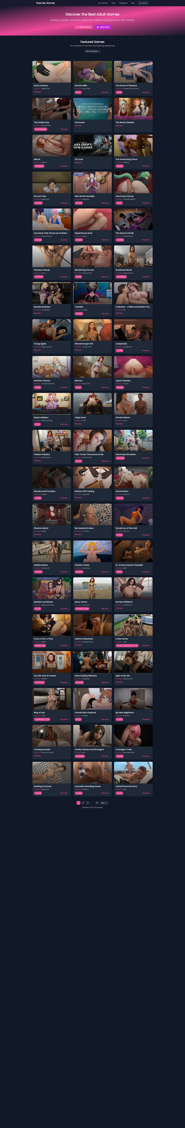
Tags (113, 3)
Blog (133, 3)
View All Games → (92, 51)
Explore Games (85, 27)
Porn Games (103, 3)
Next (103, 803)
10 (97, 803)
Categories (123, 3)
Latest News (104, 27)
